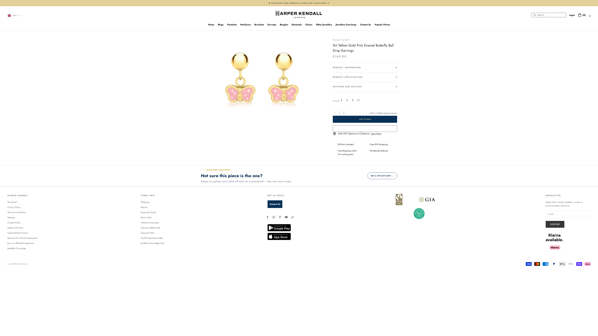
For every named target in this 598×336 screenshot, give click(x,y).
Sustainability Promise (17, 232)
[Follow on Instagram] (273, 217)
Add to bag (365, 119)
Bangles (284, 24)
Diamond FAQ (147, 232)
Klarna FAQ (146, 217)
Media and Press (15, 227)
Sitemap (11, 217)
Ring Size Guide (148, 212)
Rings (220, 24)
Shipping (145, 202)
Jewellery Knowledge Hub (152, 243)
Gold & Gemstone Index (152, 238)
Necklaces (245, 24)
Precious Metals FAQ (150, 227)
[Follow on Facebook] (267, 217)
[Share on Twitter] (347, 100)
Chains (308, 24)
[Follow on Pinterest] (280, 217)
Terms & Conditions (16, 212)
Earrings (272, 24)
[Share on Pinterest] (352, 100)
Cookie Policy (13, 222)
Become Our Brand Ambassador (22, 238)
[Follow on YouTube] (286, 217)
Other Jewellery (324, 24)
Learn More (376, 133)
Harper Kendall (341, 39)
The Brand (12, 202)
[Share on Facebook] (341, 100)
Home (211, 24)
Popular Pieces (382, 24)
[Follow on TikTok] (292, 217)
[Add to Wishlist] (365, 128)
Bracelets (259, 24)
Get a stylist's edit (382, 176)
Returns (144, 207)
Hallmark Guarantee (150, 222)
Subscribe (555, 224)
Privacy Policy (13, 207)
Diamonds (297, 24)
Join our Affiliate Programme (20, 243)
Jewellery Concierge (346, 24)
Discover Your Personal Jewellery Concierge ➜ (300, 3)
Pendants (232, 24)
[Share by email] (358, 100)
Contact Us (365, 24)
